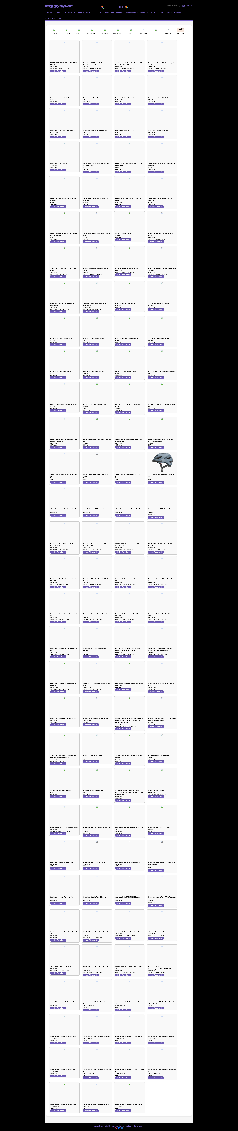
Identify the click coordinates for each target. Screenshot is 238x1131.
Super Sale (97, 12)
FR (187, 6)
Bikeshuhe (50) (143, 33)
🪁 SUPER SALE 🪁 (114, 7)
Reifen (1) (168, 33)
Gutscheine (180, 33)
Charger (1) (79, 33)
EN (192, 6)
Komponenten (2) (92, 33)
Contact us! (138, 1126)
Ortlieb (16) (131, 33)
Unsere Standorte (146, 12)
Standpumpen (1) (118, 33)
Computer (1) (105, 33)
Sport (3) (155, 33)
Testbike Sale (82, 12)
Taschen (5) (66, 33)
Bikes (58, 12)
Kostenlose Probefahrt (114, 12)
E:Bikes (49, 12)
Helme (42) (54, 33)
